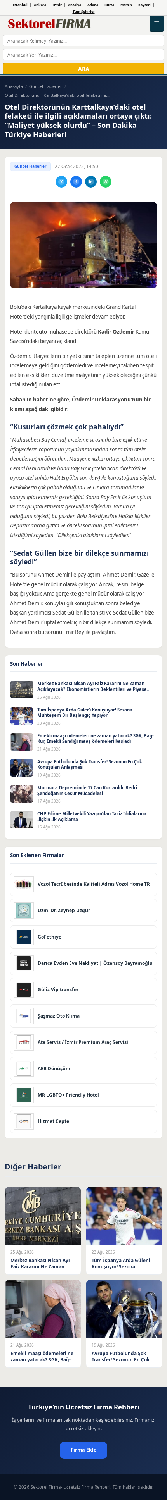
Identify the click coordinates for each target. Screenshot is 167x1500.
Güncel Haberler (45, 86)
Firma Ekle (83, 1450)
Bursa (109, 4)
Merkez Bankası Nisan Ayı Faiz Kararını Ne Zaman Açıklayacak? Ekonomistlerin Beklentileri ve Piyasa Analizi (92, 688)
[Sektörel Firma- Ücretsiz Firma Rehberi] (50, 24)
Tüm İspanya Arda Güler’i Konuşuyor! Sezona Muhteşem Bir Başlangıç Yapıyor (84, 712)
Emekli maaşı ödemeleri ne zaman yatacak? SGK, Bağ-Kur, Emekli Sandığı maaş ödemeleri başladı (95, 738)
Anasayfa (14, 86)
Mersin (126, 4)
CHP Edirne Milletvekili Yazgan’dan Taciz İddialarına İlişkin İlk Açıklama (91, 816)
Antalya (74, 4)
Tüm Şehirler (84, 11)
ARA (83, 68)
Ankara (40, 4)
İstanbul (20, 4)
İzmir (57, 4)
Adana (92, 4)
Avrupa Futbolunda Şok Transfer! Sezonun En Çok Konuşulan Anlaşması (89, 764)
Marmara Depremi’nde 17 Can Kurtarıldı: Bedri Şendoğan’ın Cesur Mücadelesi (87, 790)
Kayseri (144, 4)
